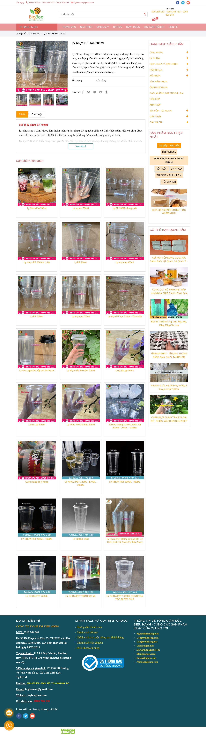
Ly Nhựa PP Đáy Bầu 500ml (81, 424)
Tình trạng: (77, 80)
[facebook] (178, 2)
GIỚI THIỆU (86, 27)
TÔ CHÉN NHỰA (158, 81)
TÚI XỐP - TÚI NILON (161, 111)
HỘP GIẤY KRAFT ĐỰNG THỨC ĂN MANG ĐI (169, 211)
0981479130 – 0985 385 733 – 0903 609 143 (49, 2)
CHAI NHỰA (156, 52)
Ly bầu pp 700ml (37, 424)
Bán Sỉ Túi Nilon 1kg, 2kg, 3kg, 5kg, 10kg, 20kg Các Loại (169, 323)
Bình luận (37, 114)
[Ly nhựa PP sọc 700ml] (36, 14)
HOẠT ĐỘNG (133, 27)
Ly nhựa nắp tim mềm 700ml (81, 370)
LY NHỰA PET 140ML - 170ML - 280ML (81, 483)
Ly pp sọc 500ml (81, 208)
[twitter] (184, 2)
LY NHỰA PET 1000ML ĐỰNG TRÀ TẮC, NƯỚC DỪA (125, 597)
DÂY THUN (155, 116)
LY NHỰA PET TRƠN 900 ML (81, 596)
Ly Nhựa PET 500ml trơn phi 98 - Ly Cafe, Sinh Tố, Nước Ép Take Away (125, 540)
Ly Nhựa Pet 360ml (36, 208)
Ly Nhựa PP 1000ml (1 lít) (37, 262)
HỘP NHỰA (156, 70)
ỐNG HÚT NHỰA (158, 87)
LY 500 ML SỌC (81, 539)
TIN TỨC (117, 27)
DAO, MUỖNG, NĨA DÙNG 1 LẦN (166, 93)
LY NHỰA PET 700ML (37, 596)
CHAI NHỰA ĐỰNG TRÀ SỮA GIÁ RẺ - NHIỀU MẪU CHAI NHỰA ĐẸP (169, 419)
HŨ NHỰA (155, 76)
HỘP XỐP (155, 99)
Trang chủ (21, 33)
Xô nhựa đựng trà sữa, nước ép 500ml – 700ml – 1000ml (125, 426)
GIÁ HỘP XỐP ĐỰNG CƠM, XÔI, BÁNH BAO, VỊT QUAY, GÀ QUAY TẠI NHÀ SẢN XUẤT (169, 260)
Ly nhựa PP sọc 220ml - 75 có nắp (125, 316)
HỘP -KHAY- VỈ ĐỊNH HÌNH (164, 64)
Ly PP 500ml (36, 316)
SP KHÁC (102, 27)
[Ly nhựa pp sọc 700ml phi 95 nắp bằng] (42, 66)
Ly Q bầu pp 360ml (124, 370)
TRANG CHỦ (69, 27)
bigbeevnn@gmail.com (83, 2)
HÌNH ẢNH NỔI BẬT (154, 27)
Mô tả (22, 114)
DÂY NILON (156, 122)
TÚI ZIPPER (169, 181)
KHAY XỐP (155, 105)
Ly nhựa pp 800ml (125, 262)
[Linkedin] (94, 92)
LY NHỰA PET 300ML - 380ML (124, 482)
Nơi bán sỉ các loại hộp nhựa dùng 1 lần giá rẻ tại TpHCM (169, 387)
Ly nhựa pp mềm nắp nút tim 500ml (36, 370)
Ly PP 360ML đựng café (125, 208)
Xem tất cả (81, 146)
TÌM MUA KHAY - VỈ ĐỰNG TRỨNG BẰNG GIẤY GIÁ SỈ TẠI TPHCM (169, 355)
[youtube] (189, 2)
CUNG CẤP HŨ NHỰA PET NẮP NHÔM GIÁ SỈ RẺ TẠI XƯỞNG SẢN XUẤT (169, 292)
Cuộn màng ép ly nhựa (36, 482)
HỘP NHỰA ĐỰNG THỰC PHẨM (169, 160)
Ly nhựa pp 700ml (81, 316)
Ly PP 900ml (80, 262)
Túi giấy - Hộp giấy (169, 145)
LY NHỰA (34, 33)
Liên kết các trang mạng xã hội (36, 709)
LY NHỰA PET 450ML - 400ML (36, 539)
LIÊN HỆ (173, 27)
